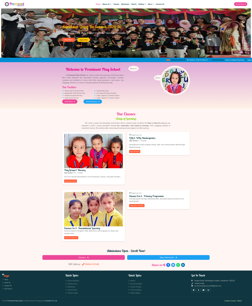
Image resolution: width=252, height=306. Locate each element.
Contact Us (160, 4)
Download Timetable (137, 206)
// (211, 60)
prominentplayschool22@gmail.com (208, 286)
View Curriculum (70, 181)
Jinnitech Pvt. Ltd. (51, 301)
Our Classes (8, 289)
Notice (133, 4)
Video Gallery (135, 293)
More (150, 4)
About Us (106, 4)
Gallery (141, 4)
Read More (69, 101)
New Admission (91, 101)
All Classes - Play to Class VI (172, 60)
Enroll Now (240, 4)
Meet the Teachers (71, 238)
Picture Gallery (135, 290)
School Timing (135, 287)
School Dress (72, 290)
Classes (116, 4)
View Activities (134, 151)
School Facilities (73, 281)
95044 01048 (91, 264)
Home (98, 4)
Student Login (72, 293)
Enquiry (82, 257)
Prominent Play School (15, 301)
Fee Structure (72, 284)
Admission (125, 4)
